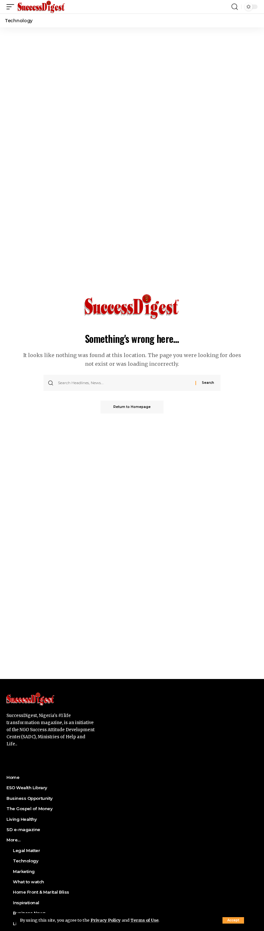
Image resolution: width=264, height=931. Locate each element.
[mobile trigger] (11, 7)
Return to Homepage (132, 407)
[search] (235, 6)
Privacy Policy (105, 920)
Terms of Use (144, 920)
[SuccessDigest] (41, 7)
